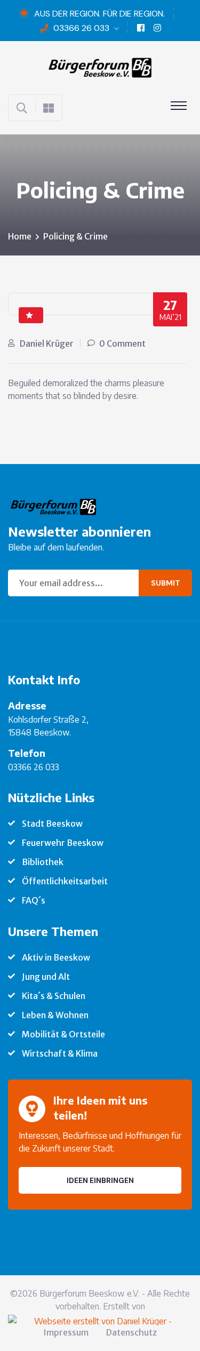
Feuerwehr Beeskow (62, 842)
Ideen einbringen (100, 1180)
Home (19, 236)
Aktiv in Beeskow (56, 957)
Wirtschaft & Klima (60, 1053)
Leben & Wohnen (55, 1015)
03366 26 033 (81, 28)
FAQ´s (33, 900)
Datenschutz (131, 1332)
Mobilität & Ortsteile (63, 1034)
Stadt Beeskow (52, 823)
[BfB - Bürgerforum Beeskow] (100, 66)
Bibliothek (42, 862)
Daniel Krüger (47, 343)
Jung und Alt (46, 976)
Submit (165, 583)
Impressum (66, 1332)
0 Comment (122, 343)
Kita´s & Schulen (53, 995)
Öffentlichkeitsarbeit (65, 881)
